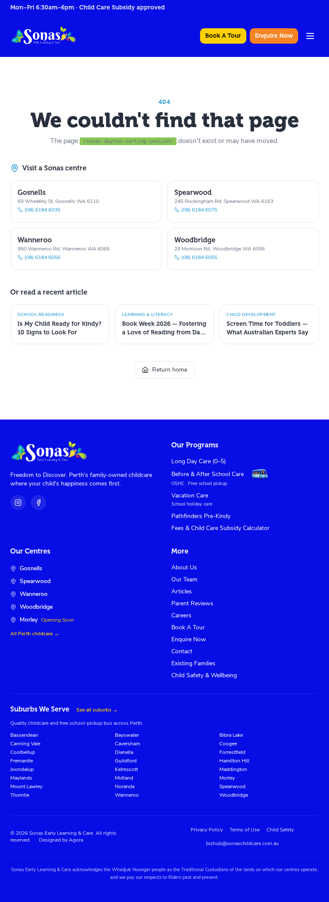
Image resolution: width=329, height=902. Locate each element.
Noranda (125, 786)
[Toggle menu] (310, 36)
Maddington (233, 769)
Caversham (127, 743)
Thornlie (19, 795)
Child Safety (280, 829)
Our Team (184, 579)
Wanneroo (127, 795)
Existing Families (193, 663)
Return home (169, 370)
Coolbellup (22, 752)
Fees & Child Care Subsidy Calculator (220, 528)
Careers (181, 615)
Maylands (21, 777)
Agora (76, 840)
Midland (124, 777)
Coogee (228, 743)
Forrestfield (232, 752)
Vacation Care (189, 495)
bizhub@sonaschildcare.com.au (242, 843)
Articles (181, 591)
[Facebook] (38, 502)
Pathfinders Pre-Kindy (200, 516)
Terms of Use (245, 829)
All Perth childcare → (34, 633)
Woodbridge (233, 795)
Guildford (126, 760)
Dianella (124, 752)
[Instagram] (18, 502)
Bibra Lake (231, 735)
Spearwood (232, 786)
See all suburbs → (97, 709)
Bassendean (24, 735)
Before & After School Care (207, 474)
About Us (184, 567)
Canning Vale (25, 743)
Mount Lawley (26, 786)
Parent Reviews (192, 603)
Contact (181, 651)
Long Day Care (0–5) (198, 461)
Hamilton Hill (234, 760)
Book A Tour (223, 35)
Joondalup (22, 769)
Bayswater (127, 735)
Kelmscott (126, 769)
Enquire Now (274, 35)
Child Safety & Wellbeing (204, 675)
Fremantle (21, 760)
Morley (227, 777)
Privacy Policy (207, 829)
